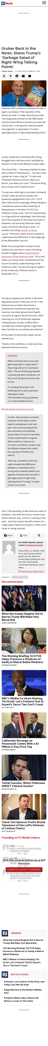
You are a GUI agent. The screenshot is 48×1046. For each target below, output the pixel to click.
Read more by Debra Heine (32, 571)
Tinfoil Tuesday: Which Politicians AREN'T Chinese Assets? (23, 784)
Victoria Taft (8, 707)
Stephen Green (8, 750)
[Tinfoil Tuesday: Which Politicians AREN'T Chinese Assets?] (24, 767)
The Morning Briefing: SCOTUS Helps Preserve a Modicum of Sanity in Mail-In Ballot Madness (22, 659)
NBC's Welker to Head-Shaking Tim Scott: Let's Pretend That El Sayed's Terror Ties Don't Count (22, 701)
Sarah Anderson (9, 623)
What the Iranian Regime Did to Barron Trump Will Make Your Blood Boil (22, 616)
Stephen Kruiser (9, 665)
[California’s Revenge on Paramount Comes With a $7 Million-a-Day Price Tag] (24, 725)
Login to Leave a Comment (24, 869)
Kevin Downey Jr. (9, 789)
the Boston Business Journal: (19, 409)
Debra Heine (7, 71)
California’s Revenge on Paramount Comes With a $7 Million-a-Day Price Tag (20, 743)
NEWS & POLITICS (20, 577)
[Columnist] (10, 547)
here (11, 338)
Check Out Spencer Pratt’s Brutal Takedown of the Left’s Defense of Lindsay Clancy (23, 825)
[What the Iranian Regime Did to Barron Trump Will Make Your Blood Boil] (24, 598)
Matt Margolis (8, 831)
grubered (12, 355)
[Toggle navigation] (44, 3)
